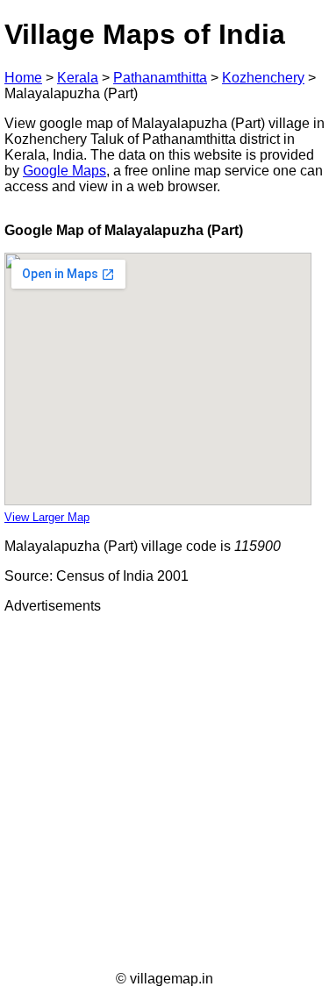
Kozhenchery (263, 77)
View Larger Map (46, 517)
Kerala (77, 77)
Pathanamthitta (160, 77)
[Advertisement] (164, 792)
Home (23, 77)
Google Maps (64, 170)
